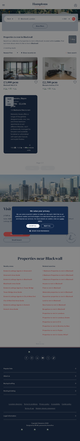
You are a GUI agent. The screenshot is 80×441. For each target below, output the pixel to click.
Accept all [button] (33, 226)
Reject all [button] (47, 226)
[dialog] (40, 220)
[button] (40, 231)
